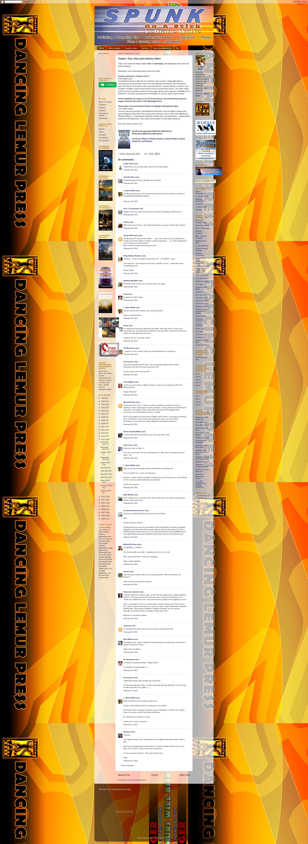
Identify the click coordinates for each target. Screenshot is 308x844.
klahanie (126, 732)
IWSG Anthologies (202, 281)
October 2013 (106, 452)
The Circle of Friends (103, 114)
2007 (103, 512)
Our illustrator (104, 141)
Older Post (184, 775)
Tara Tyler (199, 331)
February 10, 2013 (130, 691)
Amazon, (160, 139)
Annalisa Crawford (199, 232)
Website (102, 129)
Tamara (126, 571)
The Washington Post (153, 101)
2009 (103, 506)
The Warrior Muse (139, 615)
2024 (103, 404)
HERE (109, 389)
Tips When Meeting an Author (200, 476)
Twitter (101, 132)
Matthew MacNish (130, 281)
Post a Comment (127, 765)
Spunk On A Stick (105, 102)
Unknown (127, 626)
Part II (198, 377)
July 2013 (104, 468)
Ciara (125, 294)
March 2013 (105, 480)
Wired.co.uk (127, 79)
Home (101, 48)
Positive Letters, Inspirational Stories (202, 311)
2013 (103, 439)
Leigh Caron (128, 164)
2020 (103, 417)
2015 (103, 433)
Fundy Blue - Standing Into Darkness (201, 271)
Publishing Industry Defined (202, 466)
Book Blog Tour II (202, 425)
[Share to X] (154, 154)
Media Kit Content (202, 462)
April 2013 (105, 477)
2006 (103, 516)
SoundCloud (103, 138)
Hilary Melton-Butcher (132, 256)
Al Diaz (126, 222)
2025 (103, 401)
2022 (103, 411)
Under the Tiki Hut (202, 345)
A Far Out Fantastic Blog (201, 221)
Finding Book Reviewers (200, 441)
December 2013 (105, 443)
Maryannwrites (129, 402)
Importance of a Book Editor (202, 446)
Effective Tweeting (202, 438)
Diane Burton (200, 258)
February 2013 (106, 485)
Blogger (167, 838)
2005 (103, 519)
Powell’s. (149, 141)
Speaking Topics (131, 48)
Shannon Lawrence (131, 592)
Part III (198, 380)
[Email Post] (145, 154)
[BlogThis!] (152, 154)
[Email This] (149, 154)
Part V (198, 385)
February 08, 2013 (130, 170)
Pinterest (102, 108)
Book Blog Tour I (202, 422)
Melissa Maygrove (202, 306)
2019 (103, 420)
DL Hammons (128, 659)
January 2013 (106, 491)
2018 (103, 423)
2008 (103, 509)
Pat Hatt (199, 210)
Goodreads (103, 118)
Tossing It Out (201, 337)
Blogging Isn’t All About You (202, 418)
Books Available (114, 48)
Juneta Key (200, 204)
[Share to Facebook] (156, 154)
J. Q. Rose (200, 284)
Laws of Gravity (201, 298)
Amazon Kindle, (171, 139)
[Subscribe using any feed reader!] (106, 93)
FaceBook (102, 105)
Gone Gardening (202, 276)
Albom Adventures (202, 225)
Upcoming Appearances (162, 48)
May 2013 (105, 474)
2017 (103, 427)
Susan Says (200, 329)
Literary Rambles (202, 303)
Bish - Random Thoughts (201, 237)
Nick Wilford (128, 639)
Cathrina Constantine (200, 200)
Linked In (102, 110)
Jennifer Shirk (129, 177)
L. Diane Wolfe (129, 191)
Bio (177, 48)
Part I (198, 374)
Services (145, 48)
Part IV (198, 382)
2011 (103, 500)
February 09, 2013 (130, 564)
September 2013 (105, 458)
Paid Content (128, 109)
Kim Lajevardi (201, 295)
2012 (103, 496)
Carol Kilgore (128, 382)
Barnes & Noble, (149, 139)
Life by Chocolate (202, 301)
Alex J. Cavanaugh (131, 208)
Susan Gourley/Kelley (132, 431)
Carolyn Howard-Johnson (133, 510)
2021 (103, 414)
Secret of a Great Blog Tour (202, 470)
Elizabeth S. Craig (202, 266)
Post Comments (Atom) (137, 780)
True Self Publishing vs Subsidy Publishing (200, 484)
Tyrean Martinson (130, 235)
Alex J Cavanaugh (202, 228)
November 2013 (105, 448)
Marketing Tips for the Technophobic (202, 458)
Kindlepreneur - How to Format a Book (202, 452)
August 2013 (105, 462)
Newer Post (124, 775)
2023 (103, 407)
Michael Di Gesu (130, 544)
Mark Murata (128, 495)
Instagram (102, 135)
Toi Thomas (200, 334)
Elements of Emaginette (200, 262)
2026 (103, 398)
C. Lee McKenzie (202, 196)
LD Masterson (129, 348)
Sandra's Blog (201, 316)
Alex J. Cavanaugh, (155, 64)
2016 (103, 430)
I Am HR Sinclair (202, 278)
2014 (103, 436)
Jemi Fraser (128, 445)
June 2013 (105, 471)
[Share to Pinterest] (159, 154)
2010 (103, 503)
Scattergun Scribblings (200, 320)
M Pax (125, 326)
